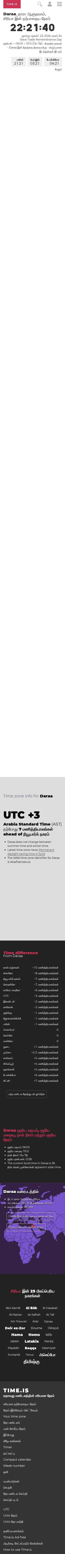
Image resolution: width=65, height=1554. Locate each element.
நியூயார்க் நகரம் (11, 979)
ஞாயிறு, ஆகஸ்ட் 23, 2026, (42, 35)
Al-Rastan (15, 1314)
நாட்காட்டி (9, 1453)
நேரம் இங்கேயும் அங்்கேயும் (20, 1410)
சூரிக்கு (7, 1012)
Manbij (48, 1341)
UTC (6, 995)
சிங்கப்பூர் (8, 1063)
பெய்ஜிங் (35, 61)
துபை (6, 1046)
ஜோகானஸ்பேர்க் (12, 1018)
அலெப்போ (47, 1354)
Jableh (14, 1341)
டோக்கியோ (53, 61)
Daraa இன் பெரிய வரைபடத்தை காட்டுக (30, 1216)
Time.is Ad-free (14, 1537)
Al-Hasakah (50, 1308)
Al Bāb (31, 1308)
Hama (17, 1334)
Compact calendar (17, 1459)
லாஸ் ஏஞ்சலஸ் (11, 967)
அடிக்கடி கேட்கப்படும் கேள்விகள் (23, 1543)
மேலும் (58, 69)
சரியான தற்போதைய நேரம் (19, 1404)
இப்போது (8, 1435)
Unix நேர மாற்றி (13, 1522)
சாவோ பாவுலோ (11, 990)
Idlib (49, 1335)
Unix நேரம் (10, 1515)
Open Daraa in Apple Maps (26, 1227)
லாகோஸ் (8, 1007)
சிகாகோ (8, 973)
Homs (34, 1334)
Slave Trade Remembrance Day (41, 39)
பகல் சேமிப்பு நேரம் (14, 1429)
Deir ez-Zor (15, 1328)
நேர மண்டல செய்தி (15, 1494)
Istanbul (8, 1029)
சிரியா (16, 1291)
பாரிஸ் (18, 61)
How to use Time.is (17, 1550)
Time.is (12, 4)
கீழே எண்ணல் (12, 1441)
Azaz (35, 1321)
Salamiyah (49, 1348)
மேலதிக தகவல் (53, 43)
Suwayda (14, 1354)
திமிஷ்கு (32, 1361)
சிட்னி (6, 1080)
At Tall (50, 1314)
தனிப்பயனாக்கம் (13, 1531)
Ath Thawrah (19, 1321)
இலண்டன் (9, 1001)
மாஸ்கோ (8, 1041)
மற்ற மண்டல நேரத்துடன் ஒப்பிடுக (26, 1094)
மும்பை (7, 1052)
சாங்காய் (8, 1058)
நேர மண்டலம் (11, 1422)
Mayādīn (13, 1348)
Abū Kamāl (13, 1308)
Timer (7, 1447)
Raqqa (30, 1348)
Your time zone (14, 1416)
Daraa (48, 1321)
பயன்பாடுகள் (11, 1481)
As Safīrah (34, 1314)
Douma (36, 1328)
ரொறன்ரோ (9, 984)
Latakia (32, 1341)
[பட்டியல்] (59, 4)
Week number (14, 1466)
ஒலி (5, 1472)
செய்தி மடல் (10, 1500)
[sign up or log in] (50, 5)
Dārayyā (53, 1328)
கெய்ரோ (7, 1035)
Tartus (30, 1354)
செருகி (7, 1487)
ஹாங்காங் (8, 1069)
